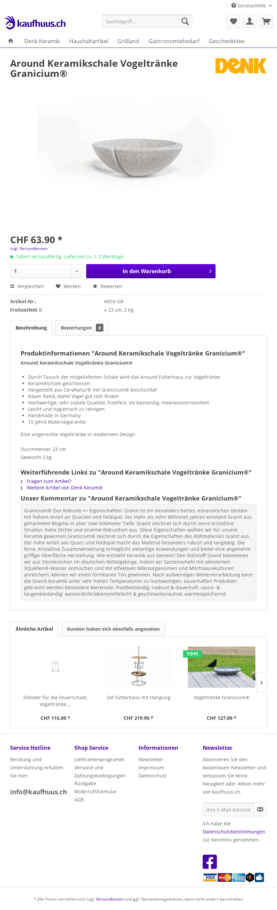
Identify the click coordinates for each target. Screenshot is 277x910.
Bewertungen (81, 327)
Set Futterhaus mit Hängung (139, 697)
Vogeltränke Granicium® (222, 697)
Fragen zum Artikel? (48, 481)
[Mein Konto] (249, 21)
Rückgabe (85, 783)
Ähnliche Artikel (34, 629)
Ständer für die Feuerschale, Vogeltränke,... (55, 700)
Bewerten (110, 286)
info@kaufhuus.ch (38, 792)
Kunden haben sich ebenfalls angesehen (113, 629)
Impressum (151, 767)
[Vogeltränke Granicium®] (221, 667)
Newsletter (150, 759)
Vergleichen (30, 286)
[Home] (10, 41)
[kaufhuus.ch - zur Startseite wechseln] (34, 23)
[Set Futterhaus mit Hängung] (138, 667)
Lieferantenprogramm (99, 759)
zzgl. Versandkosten (29, 248)
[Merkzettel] (233, 21)
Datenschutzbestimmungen (234, 831)
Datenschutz (152, 775)
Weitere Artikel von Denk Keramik (63, 487)
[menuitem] (147, 21)
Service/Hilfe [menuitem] (251, 5)
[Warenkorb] (266, 21)
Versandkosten (110, 899)
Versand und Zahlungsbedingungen (100, 771)
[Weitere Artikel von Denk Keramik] (241, 70)
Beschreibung (31, 327)
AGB (79, 799)
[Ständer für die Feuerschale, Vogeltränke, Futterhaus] (55, 667)
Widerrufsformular (95, 791)
